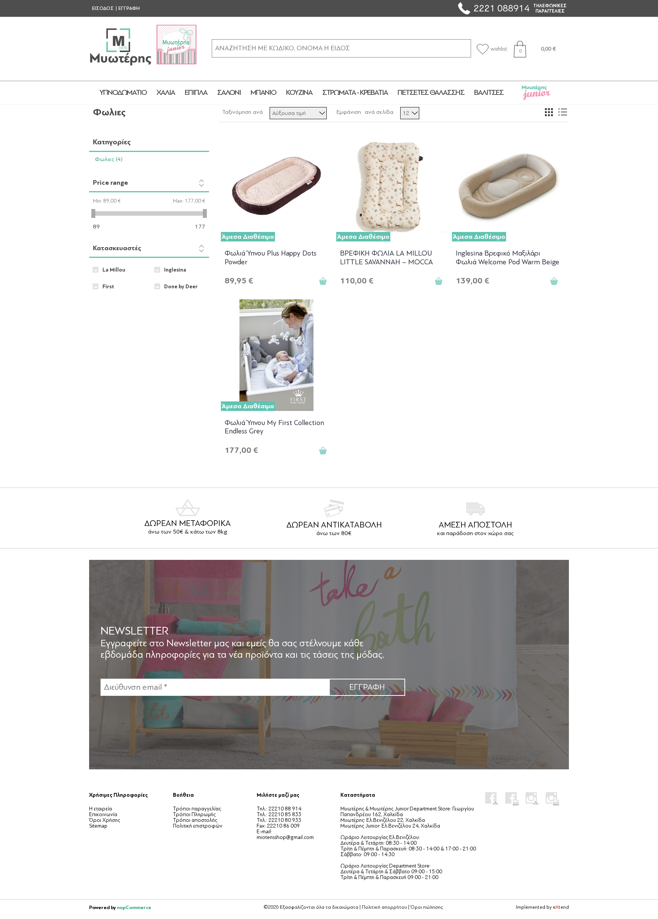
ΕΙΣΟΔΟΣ (103, 8)
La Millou (113, 270)
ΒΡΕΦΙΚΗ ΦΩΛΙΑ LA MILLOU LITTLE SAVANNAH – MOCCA (386, 257)
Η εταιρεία (100, 809)
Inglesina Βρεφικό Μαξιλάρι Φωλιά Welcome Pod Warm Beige (507, 257)
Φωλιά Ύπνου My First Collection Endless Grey (274, 427)
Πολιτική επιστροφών (197, 826)
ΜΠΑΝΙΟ (263, 92)
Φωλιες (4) (109, 159)
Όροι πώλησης (426, 907)
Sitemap (98, 826)
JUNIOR (536, 92)
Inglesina (175, 270)
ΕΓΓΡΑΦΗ (129, 8)
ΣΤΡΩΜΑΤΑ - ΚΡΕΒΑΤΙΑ (355, 92)
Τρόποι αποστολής (195, 820)
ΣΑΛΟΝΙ (229, 92)
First (108, 287)
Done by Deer (181, 287)
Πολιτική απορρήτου (384, 907)
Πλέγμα (548, 112)
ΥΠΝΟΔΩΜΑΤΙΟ (123, 92)
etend (561, 907)
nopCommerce (134, 907)
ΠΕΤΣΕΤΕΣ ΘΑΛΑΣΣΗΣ (431, 92)
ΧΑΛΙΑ (166, 92)
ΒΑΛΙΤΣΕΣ (488, 92)
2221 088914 (501, 8)
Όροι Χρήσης (104, 820)
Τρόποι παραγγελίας (197, 809)
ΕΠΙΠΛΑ (196, 92)
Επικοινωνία (103, 814)
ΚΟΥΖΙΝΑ (299, 92)
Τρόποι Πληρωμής (194, 814)
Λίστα (562, 112)
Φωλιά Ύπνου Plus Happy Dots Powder (270, 257)
